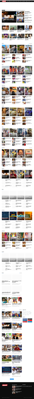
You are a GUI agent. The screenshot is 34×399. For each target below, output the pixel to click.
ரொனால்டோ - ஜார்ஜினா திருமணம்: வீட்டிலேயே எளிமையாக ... (28, 206)
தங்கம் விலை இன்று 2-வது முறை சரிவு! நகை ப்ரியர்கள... (8, 117)
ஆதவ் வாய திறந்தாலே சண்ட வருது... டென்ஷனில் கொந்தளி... (8, 165)
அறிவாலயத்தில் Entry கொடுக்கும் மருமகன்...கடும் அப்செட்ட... (6, 282)
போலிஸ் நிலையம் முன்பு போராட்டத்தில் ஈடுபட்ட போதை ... (18, 389)
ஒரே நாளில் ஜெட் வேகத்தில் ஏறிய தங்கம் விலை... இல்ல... (8, 123)
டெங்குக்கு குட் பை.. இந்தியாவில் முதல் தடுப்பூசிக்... (7, 55)
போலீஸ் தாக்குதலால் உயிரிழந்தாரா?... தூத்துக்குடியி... (5, 135)
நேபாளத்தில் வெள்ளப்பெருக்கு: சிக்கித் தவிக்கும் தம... (8, 200)
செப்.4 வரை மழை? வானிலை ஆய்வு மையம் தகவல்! (20, 260)
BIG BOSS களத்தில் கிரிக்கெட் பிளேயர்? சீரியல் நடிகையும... (5, 39)
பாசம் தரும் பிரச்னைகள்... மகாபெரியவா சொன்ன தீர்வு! (18, 99)
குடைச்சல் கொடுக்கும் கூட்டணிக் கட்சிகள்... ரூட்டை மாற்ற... (16, 340)
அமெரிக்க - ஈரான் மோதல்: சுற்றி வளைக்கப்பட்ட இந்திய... (29, 200)
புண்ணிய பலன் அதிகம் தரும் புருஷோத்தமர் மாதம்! (29, 242)
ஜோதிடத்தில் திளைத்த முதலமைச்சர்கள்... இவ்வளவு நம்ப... (8, 99)
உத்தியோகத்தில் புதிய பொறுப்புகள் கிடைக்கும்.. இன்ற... (28, 227)
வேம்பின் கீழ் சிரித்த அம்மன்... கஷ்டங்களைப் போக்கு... (12, 239)
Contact (27, 397)
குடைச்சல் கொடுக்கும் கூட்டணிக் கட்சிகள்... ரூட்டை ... (13, 93)
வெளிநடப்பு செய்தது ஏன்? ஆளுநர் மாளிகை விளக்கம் (19, 392)
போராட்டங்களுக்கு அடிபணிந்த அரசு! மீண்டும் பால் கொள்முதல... (16, 282)
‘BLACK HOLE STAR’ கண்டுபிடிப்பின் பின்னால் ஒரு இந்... (29, 203)
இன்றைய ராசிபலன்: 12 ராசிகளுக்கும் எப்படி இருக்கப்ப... (18, 224)
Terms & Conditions (30, 397)
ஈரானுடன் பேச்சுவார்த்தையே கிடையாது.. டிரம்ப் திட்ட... (8, 203)
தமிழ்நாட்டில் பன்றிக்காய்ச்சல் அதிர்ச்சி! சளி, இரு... (29, 180)
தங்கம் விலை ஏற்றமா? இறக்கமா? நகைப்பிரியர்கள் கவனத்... (29, 117)
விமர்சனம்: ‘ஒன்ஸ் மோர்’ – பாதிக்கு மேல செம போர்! (5, 30)
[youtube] (27, 386)
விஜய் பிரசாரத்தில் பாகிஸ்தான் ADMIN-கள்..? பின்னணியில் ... (6, 329)
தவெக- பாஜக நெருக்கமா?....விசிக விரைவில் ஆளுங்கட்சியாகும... (6, 304)
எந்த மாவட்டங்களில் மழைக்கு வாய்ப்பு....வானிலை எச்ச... (8, 266)
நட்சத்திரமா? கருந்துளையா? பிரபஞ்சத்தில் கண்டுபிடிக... (19, 206)
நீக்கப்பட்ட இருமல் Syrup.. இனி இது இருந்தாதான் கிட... (8, 61)
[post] (9, 17)
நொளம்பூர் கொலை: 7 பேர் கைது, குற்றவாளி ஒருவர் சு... (29, 141)
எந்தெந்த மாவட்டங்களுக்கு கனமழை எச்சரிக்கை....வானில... (19, 266)
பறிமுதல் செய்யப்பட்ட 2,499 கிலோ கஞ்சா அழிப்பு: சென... (18, 144)
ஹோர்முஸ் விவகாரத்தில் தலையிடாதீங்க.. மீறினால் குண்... (18, 203)
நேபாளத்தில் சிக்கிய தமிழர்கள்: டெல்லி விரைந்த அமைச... (19, 165)
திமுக (27, 311)
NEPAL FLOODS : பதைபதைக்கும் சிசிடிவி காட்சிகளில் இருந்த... (16, 351)
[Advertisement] (17, 6)
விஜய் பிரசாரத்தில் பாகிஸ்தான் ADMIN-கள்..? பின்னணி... (5, 177)
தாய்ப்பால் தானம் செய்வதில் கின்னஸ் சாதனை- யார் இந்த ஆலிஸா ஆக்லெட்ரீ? (13, 10)
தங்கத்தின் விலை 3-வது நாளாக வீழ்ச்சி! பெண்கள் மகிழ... (20, 114)
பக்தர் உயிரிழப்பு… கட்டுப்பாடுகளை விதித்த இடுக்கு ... (8, 242)
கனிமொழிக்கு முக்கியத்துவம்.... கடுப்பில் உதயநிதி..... (28, 93)
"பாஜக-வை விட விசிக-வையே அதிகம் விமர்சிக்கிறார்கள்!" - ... (6, 292)
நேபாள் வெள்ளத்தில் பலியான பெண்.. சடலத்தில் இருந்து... (8, 180)
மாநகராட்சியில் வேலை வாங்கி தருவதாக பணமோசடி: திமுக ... (18, 141)
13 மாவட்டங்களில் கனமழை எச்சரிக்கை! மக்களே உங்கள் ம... (29, 263)
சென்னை (29, 311)
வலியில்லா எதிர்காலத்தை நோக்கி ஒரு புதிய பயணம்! (5, 51)
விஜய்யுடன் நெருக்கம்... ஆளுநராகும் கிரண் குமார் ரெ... (21, 156)
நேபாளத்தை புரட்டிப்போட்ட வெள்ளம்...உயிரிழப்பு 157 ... (28, 197)
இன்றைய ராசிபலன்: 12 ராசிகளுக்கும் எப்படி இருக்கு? (7, 221)
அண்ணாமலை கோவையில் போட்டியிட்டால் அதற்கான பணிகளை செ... (19, 386)
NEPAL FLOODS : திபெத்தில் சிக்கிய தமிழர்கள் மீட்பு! (20, 177)
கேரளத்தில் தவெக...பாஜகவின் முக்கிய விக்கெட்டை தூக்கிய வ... (17, 304)
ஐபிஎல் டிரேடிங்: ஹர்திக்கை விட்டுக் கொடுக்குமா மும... (8, 78)
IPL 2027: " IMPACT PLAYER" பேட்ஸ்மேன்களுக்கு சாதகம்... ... (16, 318)
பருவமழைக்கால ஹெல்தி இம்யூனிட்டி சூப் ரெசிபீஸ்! (20, 51)
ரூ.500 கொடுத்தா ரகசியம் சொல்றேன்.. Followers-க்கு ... (28, 177)
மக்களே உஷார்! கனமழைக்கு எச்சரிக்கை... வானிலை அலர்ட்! (8, 263)
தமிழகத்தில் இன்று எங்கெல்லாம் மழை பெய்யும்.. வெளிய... (12, 260)
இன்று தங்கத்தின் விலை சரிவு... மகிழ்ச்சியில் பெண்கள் (18, 117)
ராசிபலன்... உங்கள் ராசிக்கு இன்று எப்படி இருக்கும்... (8, 224)
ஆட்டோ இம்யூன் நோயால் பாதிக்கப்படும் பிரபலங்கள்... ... (29, 57)
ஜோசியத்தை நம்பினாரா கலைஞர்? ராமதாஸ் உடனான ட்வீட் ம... (18, 102)
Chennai (25, 311)
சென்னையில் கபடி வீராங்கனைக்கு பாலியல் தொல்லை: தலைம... (8, 144)
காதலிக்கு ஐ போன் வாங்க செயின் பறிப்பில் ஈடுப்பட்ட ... (28, 135)
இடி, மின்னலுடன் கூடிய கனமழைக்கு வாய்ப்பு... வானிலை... (28, 260)
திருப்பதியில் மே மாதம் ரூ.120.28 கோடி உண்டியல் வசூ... (8, 245)
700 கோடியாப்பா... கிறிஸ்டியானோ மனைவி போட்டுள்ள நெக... (8, 206)
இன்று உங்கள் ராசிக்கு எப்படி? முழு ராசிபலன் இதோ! (28, 224)
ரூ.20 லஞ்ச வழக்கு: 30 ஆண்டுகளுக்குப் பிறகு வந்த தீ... (8, 185)
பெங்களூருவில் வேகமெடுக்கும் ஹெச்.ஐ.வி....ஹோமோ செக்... (18, 58)
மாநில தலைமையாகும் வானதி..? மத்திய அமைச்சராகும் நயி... (28, 102)
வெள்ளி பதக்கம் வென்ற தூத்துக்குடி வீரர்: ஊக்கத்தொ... (18, 79)
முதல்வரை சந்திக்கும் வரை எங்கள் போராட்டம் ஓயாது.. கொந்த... (16, 374)
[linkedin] (29, 386)
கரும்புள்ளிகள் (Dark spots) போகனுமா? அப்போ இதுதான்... (29, 61)
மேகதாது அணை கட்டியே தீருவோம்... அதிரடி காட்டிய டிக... (18, 185)
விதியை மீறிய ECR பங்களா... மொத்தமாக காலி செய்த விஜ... (19, 159)
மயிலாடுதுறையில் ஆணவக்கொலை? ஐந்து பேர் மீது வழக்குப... (18, 138)
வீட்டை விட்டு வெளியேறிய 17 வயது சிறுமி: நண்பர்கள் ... (29, 143)
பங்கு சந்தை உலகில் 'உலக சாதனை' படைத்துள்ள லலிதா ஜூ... (19, 123)
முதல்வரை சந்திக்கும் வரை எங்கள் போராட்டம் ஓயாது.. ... (21, 93)
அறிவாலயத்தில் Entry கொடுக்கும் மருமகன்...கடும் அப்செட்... (20, 15)
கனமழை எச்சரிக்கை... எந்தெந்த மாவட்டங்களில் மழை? (18, 269)
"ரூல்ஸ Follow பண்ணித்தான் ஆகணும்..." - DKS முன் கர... (19, 183)
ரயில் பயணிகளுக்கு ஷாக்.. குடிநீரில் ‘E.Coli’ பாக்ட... (13, 51)
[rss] (31, 386)
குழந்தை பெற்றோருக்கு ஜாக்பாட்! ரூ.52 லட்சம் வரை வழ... (18, 200)
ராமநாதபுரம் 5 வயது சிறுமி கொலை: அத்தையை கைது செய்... (29, 138)
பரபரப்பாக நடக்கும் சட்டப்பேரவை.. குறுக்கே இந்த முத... (18, 162)
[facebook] (23, 386)
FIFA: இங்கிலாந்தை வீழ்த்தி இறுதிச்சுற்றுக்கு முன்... (19, 81)
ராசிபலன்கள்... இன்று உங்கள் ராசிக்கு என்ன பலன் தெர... (28, 221)
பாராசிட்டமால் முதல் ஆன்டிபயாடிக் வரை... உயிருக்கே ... (28, 51)
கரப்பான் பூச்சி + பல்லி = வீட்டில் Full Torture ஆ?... (18, 54)
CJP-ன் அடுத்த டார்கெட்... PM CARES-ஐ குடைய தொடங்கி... (29, 182)
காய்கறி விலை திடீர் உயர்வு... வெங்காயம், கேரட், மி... (29, 123)
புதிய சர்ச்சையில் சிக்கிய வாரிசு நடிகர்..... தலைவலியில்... (28, 39)
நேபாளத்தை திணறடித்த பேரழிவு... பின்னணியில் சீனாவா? (21, 197)
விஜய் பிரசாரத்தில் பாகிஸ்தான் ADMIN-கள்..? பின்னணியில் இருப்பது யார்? (28, 13)
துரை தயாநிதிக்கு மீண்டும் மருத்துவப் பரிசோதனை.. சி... (4, 156)
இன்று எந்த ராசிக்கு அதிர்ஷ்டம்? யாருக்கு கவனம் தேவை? (5, 218)
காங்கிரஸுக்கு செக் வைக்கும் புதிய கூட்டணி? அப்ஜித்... (18, 180)
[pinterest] (28, 386)
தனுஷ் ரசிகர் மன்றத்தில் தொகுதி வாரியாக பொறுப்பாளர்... (8, 96)
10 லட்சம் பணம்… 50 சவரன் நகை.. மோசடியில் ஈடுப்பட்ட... (8, 138)
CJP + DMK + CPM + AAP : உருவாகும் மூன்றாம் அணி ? (8, 182)
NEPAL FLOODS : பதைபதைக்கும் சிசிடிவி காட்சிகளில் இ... (13, 176)
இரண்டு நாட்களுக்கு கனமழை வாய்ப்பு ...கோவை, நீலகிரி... (29, 266)
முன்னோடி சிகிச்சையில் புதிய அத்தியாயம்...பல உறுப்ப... (28, 99)
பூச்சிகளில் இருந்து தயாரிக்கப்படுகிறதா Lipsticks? (28, 55)
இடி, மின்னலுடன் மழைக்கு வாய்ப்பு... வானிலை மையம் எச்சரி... (16, 362)
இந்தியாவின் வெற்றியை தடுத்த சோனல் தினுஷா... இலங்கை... (27, 72)
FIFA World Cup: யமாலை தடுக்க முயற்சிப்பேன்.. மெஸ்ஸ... (7, 81)
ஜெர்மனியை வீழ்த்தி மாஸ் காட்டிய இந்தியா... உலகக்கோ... (13, 72)
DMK (23, 311)
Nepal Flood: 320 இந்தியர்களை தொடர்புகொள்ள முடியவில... (12, 197)
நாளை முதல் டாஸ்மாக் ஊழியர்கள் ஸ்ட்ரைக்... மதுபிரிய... (28, 162)
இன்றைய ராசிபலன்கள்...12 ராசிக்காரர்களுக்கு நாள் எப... (28, 218)
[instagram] (25, 386)
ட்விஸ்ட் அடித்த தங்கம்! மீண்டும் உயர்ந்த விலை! (13, 114)
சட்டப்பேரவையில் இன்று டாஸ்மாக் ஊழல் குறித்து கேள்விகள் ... (15, 293)
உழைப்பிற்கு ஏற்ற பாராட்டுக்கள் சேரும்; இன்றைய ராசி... (18, 227)
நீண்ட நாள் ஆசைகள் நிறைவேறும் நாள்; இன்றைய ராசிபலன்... (7, 227)
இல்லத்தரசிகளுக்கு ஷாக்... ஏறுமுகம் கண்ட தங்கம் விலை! (29, 120)
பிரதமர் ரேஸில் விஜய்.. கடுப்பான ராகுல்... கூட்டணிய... (18, 96)
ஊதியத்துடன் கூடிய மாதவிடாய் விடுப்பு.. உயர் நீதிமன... (28, 156)
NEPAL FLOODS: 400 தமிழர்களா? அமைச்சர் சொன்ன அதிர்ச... (13, 156)
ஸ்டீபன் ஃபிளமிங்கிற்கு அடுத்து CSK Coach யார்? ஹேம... (28, 76)
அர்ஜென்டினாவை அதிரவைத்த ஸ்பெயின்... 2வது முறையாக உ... (28, 79)
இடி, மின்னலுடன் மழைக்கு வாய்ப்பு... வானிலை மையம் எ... (5, 260)
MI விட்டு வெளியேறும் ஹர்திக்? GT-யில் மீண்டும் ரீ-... (18, 76)
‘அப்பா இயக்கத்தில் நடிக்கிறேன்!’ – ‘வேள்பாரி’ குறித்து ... (28, 31)
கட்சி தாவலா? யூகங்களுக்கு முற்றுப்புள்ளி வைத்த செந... (8, 102)
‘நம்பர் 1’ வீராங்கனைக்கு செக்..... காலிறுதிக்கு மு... (8, 75)
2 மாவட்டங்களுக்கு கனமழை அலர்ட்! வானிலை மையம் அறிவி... (29, 269)
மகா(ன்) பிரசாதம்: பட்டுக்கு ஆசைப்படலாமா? (29, 245)
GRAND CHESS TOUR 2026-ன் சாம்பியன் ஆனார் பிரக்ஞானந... (21, 72)
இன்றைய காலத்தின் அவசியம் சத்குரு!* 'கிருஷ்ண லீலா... (18, 245)
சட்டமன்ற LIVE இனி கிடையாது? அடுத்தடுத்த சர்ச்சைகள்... (28, 165)
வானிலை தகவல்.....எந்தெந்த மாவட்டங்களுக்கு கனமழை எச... (8, 269)
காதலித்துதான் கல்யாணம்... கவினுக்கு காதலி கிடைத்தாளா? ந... (13, 31)
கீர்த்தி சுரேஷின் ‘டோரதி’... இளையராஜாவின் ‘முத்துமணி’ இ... (20, 31)
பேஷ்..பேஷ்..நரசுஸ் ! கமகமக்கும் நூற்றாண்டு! (5, 93)
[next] (31, 10)
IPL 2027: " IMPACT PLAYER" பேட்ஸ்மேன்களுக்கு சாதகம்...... (20, 21)
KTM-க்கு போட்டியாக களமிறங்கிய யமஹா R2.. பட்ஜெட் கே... (28, 114)
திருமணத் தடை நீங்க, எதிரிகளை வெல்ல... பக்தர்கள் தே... (21, 239)
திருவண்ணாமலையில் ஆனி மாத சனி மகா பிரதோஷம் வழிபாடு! (18, 242)
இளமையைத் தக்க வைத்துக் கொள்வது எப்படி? (19, 60)
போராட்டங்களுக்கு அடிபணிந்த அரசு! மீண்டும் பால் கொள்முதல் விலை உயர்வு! (28, 18)
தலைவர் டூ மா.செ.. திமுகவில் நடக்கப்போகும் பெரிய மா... (28, 239)
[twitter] (24, 386)
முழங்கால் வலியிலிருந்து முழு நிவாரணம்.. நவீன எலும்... (8, 57)
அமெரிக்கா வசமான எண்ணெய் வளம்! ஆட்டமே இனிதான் (5, 197)
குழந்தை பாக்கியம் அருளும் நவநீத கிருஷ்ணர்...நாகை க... (5, 239)
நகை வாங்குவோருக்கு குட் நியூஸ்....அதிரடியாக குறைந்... (8, 120)
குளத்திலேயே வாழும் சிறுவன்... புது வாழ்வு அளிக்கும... (28, 185)
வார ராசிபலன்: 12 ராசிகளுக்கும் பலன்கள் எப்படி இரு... (13, 218)
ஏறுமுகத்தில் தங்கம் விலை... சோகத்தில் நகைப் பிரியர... (19, 120)
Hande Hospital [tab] (30, 43)
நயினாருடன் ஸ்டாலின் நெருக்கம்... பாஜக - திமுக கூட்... (29, 96)
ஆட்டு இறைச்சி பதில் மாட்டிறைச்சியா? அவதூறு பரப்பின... (13, 135)
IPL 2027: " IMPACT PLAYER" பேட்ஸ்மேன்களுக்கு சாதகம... (5, 72)
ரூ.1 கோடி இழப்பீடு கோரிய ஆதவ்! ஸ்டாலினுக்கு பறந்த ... (29, 159)
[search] (31, 1)
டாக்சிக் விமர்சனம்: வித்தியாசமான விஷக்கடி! (20, 39)
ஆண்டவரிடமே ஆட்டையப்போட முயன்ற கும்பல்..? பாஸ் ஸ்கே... (21, 134)
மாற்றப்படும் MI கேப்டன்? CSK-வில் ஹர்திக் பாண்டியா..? (28, 81)
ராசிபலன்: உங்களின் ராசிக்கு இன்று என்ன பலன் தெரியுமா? (21, 218)
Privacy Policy (25, 397)
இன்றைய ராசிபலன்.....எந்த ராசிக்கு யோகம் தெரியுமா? (19, 221)
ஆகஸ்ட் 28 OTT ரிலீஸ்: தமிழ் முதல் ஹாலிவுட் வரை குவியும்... (13, 39)
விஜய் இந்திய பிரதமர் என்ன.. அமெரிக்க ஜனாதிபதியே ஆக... (7, 162)
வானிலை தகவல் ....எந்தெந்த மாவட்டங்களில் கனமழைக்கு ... (19, 263)
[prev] (2, 16)
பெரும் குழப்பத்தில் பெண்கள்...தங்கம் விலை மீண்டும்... (4, 114)
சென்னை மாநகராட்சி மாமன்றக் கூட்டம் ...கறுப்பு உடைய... (8, 159)
